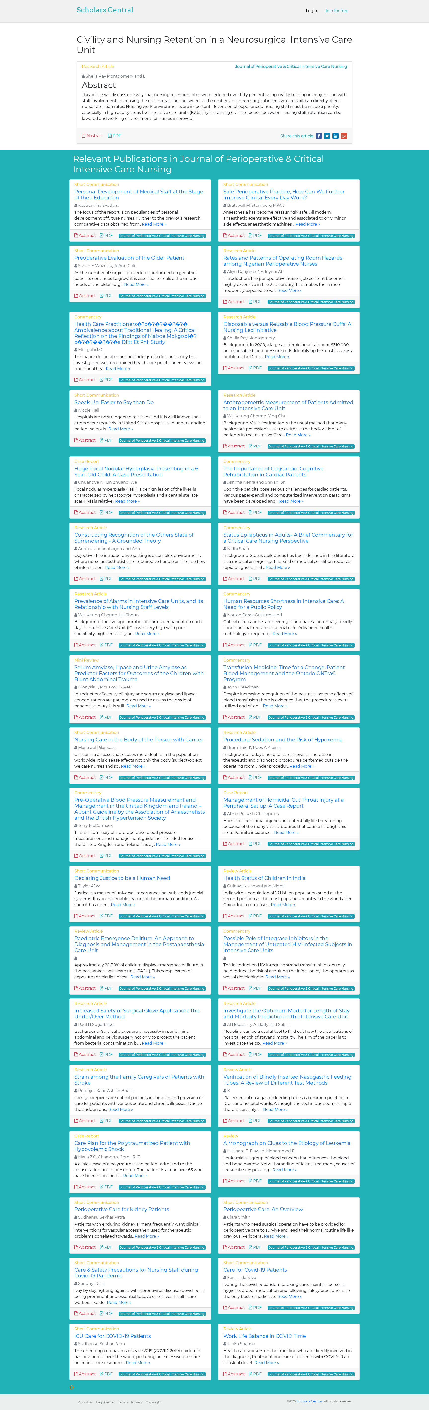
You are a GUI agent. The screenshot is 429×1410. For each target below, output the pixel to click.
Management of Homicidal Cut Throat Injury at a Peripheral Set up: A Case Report (283, 803)
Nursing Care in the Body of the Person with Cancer (138, 740)
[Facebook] (319, 136)
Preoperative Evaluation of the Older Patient (129, 258)
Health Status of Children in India (264, 878)
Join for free (336, 10)
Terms (123, 1402)
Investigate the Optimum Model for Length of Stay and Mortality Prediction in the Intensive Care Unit (286, 1014)
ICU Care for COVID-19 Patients (112, 1336)
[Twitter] (327, 136)
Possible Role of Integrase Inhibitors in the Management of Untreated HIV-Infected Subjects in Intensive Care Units (287, 944)
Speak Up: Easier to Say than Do (114, 402)
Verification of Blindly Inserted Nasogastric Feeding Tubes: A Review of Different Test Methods (287, 1080)
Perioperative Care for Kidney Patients (121, 1209)
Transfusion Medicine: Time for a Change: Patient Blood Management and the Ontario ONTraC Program (284, 673)
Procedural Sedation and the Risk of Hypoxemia (283, 740)
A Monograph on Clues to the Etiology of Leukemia (287, 1143)
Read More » (154, 224)
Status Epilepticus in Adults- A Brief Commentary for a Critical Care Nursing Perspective (288, 538)
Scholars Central (105, 10)
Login (311, 10)
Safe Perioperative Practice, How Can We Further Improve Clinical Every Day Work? (284, 195)
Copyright (154, 1402)
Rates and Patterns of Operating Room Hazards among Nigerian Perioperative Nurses (282, 261)
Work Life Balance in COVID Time (264, 1336)
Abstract (94, 135)
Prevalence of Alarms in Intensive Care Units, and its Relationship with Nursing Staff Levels (138, 604)
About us (85, 1402)
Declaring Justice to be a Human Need (122, 878)
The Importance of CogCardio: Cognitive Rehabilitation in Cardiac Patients (273, 472)
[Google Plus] (344, 136)
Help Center (105, 1402)
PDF (116, 135)
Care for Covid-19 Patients (255, 1270)
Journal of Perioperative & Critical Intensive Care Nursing (291, 66)
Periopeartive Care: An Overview (263, 1209)
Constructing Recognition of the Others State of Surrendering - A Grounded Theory (134, 538)
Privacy (137, 1402)
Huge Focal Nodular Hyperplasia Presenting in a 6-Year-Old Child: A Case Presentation (137, 472)
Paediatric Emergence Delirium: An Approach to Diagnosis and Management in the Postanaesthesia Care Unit (139, 944)
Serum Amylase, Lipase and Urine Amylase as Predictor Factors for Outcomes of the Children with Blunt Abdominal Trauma (139, 673)
